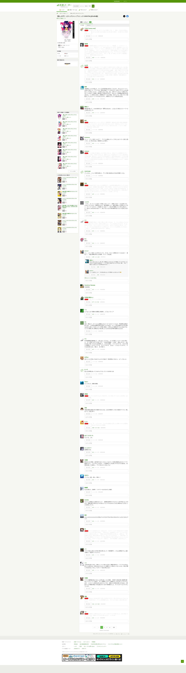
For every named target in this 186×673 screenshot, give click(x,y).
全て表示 (82, 25)
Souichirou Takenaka (89, 285)
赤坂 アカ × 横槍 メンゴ (66, 117)
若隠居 (86, 394)
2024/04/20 (100, 129)
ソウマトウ (64, 223)
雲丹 (85, 515)
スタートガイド (86, 641)
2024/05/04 (102, 112)
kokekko (86, 499)
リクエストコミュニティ (101, 646)
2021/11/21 (102, 479)
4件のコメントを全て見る (90, 277)
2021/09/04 (102, 507)
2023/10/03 (100, 163)
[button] (93, 6)
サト (85, 220)
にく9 (85, 421)
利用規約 (93, 641)
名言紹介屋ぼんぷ (88, 297)
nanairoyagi (87, 171)
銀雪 (85, 86)
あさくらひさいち (88, 435)
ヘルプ (75, 646)
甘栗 (85, 183)
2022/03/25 (100, 386)
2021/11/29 (102, 452)
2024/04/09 (102, 143)
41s (85, 322)
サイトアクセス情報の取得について (115, 644)
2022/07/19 (102, 314)
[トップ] (57, 13)
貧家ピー (86, 106)
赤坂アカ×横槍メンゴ (64, 13)
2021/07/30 (102, 570)
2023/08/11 (102, 194)
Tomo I (86, 381)
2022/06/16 (100, 361)
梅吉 (85, 120)
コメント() (97, 57)
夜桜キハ (91, 260)
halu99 (86, 65)
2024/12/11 (103, 57)
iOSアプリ (84, 648)
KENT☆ (86, 475)
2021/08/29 (102, 541)
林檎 (85, 596)
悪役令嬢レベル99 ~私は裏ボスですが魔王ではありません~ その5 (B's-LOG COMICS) (69, 206)
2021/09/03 (102, 521)
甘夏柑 (86, 460)
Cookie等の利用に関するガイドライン (98, 644)
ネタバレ (89, 25)
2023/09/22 (100, 175)
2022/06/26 (102, 349)
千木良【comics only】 (90, 28)
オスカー (86, 251)
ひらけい (64, 216)
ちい (85, 611)
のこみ (63, 209)
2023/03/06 (102, 289)
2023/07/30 (102, 212)
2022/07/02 (100, 331)
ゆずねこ (86, 357)
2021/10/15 (100, 492)
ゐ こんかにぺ (87, 447)
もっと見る (73, 171)
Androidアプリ (77, 648)
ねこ (85, 238)
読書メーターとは (77, 641)
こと (85, 562)
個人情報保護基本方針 (84, 644)
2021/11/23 (102, 467)
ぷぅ (85, 549)
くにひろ (86, 202)
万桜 (85, 407)
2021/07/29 (102, 588)
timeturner (87, 137)
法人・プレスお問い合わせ (89, 646)
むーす (86, 369)
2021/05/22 (102, 617)
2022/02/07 (100, 413)
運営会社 (76, 644)
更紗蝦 (86, 43)
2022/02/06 (103, 427)
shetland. (86, 151)
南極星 (86, 487)
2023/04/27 (102, 243)
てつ (85, 309)
